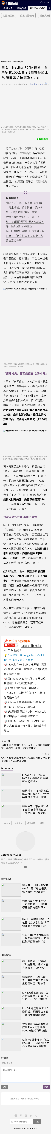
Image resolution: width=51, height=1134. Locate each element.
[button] (44, 3)
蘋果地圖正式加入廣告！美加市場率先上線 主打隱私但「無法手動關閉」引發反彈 (35, 980)
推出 (14, 153)
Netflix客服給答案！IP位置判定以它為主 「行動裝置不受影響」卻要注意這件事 (25, 235)
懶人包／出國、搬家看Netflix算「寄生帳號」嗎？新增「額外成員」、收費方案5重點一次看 (24, 207)
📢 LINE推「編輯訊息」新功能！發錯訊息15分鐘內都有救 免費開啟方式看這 (25, 725)
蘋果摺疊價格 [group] (27, 15)
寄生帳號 (18, 823)
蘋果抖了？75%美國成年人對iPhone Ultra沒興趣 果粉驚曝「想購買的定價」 (35, 794)
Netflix (7, 823)
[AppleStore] (35, 1115)
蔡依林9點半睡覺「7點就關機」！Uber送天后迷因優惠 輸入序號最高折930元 (36, 1043)
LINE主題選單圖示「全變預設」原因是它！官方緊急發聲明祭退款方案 (35, 1011)
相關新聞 (6, 954)
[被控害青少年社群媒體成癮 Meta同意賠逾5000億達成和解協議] (11, 1028)
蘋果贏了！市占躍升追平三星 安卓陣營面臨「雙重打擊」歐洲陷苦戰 (35, 809)
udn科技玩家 (6, 61)
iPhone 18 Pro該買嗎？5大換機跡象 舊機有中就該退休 (35, 778)
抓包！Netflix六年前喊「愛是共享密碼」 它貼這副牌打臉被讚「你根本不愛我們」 (35, 938)
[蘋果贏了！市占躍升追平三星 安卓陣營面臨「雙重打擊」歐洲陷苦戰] (11, 811)
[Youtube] (41, 3)
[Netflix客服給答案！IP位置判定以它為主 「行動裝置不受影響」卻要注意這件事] (11, 924)
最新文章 (8, 8)
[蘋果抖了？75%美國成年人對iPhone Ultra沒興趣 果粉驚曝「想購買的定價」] (11, 795)
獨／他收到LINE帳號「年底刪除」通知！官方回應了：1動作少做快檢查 (35, 964)
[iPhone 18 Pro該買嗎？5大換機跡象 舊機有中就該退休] (11, 779)
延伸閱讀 (6, 878)
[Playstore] (30, 1115)
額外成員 (31, 823)
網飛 (42, 823)
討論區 (5, 1058)
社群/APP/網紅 (37, 8)
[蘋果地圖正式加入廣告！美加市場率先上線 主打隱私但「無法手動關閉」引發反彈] (11, 981)
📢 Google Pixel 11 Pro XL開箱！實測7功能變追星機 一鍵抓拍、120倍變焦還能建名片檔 (25, 669)
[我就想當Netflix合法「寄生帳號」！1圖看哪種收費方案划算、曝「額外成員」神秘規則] (11, 905)
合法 (9, 386)
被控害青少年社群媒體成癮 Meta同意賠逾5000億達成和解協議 (35, 1027)
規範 (5, 1087)
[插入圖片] (39, 1087)
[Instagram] (20, 1115)
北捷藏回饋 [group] (9, 15)
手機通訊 (21, 8)
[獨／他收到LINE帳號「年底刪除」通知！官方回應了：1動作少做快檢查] (11, 966)
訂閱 (37, 1121)
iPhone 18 (7, 768)
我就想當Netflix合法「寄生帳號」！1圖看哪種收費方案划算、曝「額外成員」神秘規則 (25, 221)
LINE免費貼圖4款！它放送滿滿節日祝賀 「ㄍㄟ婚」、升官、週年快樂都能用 (35, 996)
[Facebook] (15, 1115)
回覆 (46, 1087)
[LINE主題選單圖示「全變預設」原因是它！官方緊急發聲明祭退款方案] (11, 1013)
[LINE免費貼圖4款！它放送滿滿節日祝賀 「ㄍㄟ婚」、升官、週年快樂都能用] (11, 997)
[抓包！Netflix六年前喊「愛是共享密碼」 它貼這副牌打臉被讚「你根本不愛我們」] (11, 939)
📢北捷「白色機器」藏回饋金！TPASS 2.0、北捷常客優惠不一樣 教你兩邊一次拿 (24, 692)
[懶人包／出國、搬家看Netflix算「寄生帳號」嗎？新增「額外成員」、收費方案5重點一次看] (11, 890)
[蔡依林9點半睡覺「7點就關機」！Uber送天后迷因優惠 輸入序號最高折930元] (11, 1044)
